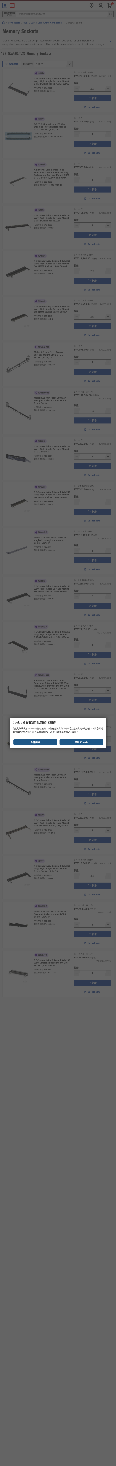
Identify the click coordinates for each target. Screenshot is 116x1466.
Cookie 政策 (55, 731)
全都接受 (35, 742)
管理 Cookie (81, 742)
